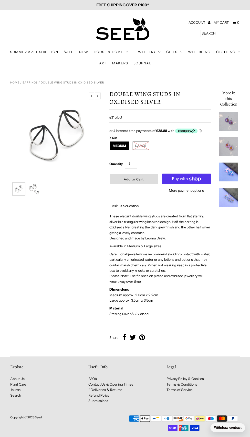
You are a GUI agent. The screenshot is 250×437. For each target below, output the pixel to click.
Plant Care (18, 384)
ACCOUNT (197, 22)
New (83, 52)
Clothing (225, 52)
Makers (120, 63)
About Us (17, 379)
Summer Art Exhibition (34, 52)
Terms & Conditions (182, 384)
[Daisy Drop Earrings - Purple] (228, 129)
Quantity (116, 164)
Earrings (30, 82)
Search (15, 395)
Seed (38, 417)
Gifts (171, 52)
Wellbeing (199, 52)
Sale (68, 52)
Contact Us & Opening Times (110, 384)
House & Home (108, 52)
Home (15, 82)
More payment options (186, 190)
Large (140, 146)
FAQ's (92, 379)
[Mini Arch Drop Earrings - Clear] (228, 205)
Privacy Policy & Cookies (185, 379)
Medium (119, 146)
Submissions (98, 401)
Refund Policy (98, 395)
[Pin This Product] (142, 338)
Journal (142, 63)
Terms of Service (180, 390)
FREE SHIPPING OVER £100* (122, 4)
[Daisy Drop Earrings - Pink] (228, 155)
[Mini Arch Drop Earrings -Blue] (228, 180)
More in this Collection (228, 98)
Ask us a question (125, 206)
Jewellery (145, 52)
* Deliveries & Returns (105, 390)
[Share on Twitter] (133, 338)
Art (102, 63)
